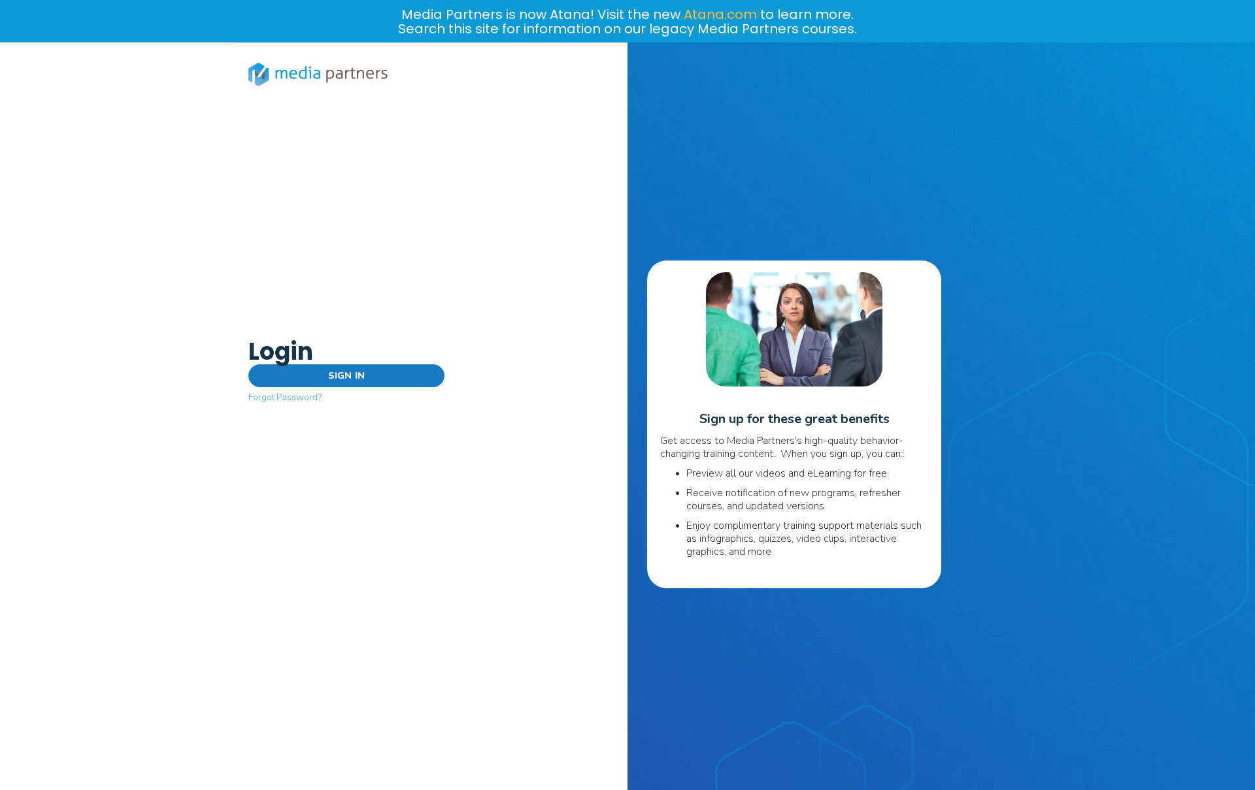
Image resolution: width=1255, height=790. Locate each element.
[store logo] (320, 74)
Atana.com (720, 14)
